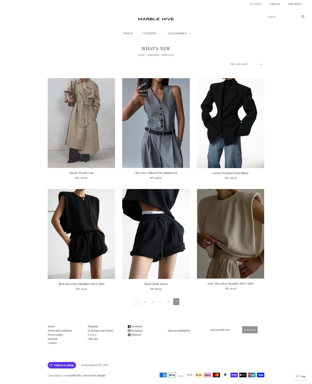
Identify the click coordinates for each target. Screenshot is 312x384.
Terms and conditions (60, 330)
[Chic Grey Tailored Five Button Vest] (156, 123)
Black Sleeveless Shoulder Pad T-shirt (81, 284)
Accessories (177, 33)
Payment (52, 338)
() (275, 3)
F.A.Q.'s (92, 334)
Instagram (137, 330)
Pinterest (136, 334)
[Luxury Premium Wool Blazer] (230, 123)
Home (141, 55)
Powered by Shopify (94, 375)
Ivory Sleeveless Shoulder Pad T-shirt (231, 283)
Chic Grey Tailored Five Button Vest (155, 173)
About (51, 326)
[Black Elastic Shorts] (156, 234)
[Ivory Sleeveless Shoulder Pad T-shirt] (230, 234)
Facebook (136, 326)
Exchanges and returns (100, 330)
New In (128, 33)
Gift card (93, 338)
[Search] (303, 16)
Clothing (149, 33)
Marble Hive (75, 375)
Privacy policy (55, 334)
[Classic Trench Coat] (81, 123)
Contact (52, 342)
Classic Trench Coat (81, 173)
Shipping (93, 326)
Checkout (295, 3)
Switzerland (95, 365)
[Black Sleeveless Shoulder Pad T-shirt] (81, 234)
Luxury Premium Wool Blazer (231, 173)
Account (256, 3)
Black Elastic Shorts (156, 284)
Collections (153, 55)
